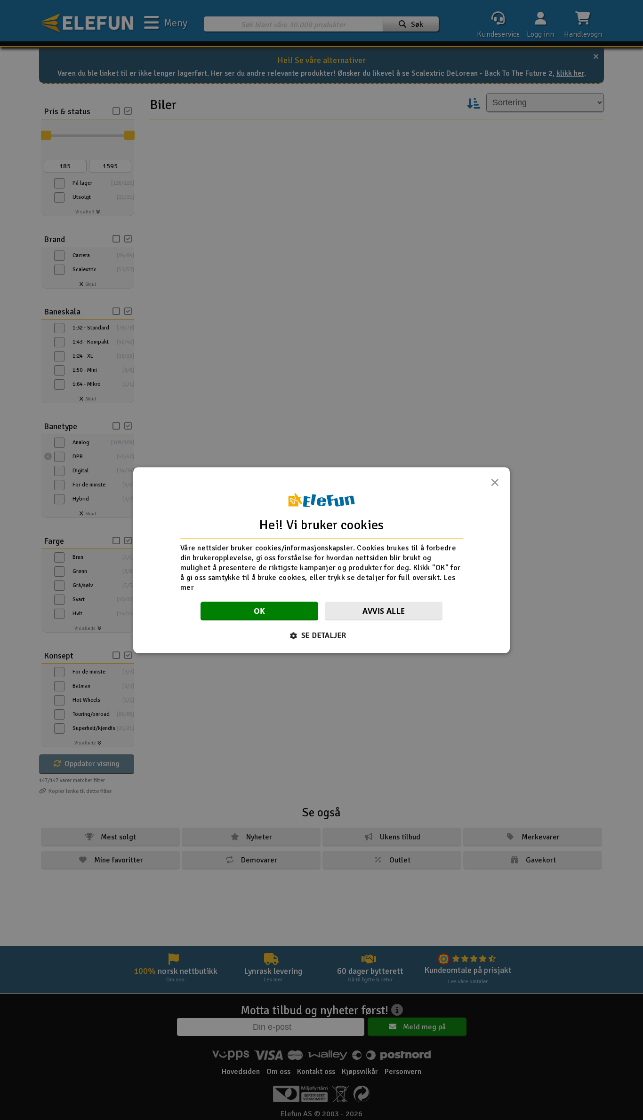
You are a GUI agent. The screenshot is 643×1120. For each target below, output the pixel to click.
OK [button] (259, 611)
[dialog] (321, 560)
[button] (321, 635)
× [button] (494, 485)
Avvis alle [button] (383, 611)
